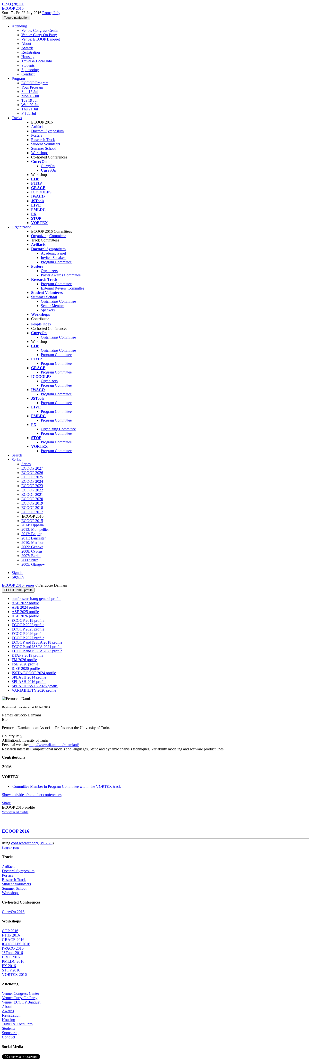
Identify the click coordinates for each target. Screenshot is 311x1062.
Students (28, 65)
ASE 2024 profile (25, 607)
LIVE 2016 (11, 957)
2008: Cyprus (31, 551)
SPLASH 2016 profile (29, 682)
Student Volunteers (45, 144)
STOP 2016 (11, 970)
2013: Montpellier (35, 529)
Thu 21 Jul (29, 109)
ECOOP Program (34, 83)
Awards (27, 48)
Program (18, 78)
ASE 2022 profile (25, 603)
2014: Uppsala (32, 525)
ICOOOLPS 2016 (16, 944)
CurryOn (48, 166)
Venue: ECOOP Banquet (40, 39)
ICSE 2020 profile (26, 668)
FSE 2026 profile (25, 664)
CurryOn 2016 (13, 912)
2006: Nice (29, 560)
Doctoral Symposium (47, 131)
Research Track (43, 140)
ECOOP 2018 (32, 508)
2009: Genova (32, 547)
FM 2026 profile (24, 660)
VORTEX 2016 (14, 974)
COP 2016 (10, 931)
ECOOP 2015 (32, 521)
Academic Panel (53, 253)
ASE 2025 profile (25, 612)
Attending (19, 26)
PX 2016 (9, 966)
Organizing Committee (48, 236)
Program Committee (56, 262)
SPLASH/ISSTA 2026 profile (35, 686)
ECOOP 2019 (32, 503)
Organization (22, 227)
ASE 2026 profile (25, 616)
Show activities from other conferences (31, 795)
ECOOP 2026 (32, 473)
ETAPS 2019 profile (27, 655)
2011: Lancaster (33, 538)
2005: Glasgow (33, 564)
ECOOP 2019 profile (28, 620)
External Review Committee (62, 288)
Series (26, 464)
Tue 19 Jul (29, 100)
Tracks (17, 118)
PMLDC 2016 (13, 961)
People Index (41, 324)
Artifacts (37, 126)
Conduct (28, 74)
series (30, 585)
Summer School (43, 148)
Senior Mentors (52, 306)
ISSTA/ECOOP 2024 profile (34, 673)
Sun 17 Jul (29, 92)
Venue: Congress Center (40, 30)
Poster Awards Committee (61, 275)
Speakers (48, 310)
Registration (30, 52)
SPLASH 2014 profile (29, 677)
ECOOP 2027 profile (28, 638)
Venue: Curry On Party (39, 35)
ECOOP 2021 (32, 494)
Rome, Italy (51, 13)
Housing (28, 57)
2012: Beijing (31, 534)
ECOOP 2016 (13, 585)
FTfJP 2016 (11, 935)
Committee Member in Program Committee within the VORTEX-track (66, 786)
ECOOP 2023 (32, 486)
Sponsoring (30, 70)
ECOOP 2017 (32, 512)
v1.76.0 (46, 843)
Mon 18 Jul (30, 96)
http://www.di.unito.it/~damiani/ (54, 745)
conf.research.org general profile (36, 599)
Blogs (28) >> (13, 4)
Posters (36, 135)
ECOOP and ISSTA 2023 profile (37, 651)
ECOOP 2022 (32, 490)
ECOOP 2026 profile (28, 633)
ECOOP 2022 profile (28, 625)
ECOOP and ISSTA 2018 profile (37, 642)
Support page (10, 847)
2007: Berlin (31, 556)
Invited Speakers (53, 258)
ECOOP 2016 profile (18, 590)
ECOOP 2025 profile (28, 629)
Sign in (17, 573)
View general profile (15, 812)
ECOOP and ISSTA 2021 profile (37, 647)
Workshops (39, 153)
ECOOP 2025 (32, 477)
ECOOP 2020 (32, 499)
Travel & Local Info (36, 61)
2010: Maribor (32, 542)
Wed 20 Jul (30, 105)
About (26, 43)
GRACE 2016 (13, 940)
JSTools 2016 (12, 953)
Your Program (32, 87)
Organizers (49, 271)
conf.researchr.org (25, 843)
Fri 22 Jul (28, 113)
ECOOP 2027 (32, 468)
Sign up (18, 577)
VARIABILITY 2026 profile (34, 690)
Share (6, 803)
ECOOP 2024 (32, 481)
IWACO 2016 (13, 948)
